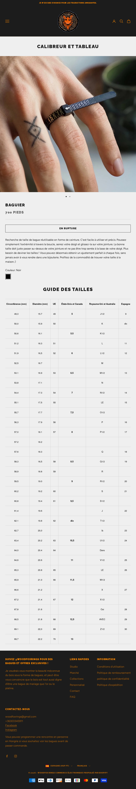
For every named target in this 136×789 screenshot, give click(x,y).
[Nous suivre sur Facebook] (7, 756)
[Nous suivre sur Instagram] (15, 756)
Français (82, 766)
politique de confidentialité (113, 678)
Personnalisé (77, 684)
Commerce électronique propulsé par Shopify (81, 773)
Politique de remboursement (114, 672)
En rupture (68, 228)
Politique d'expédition (110, 684)
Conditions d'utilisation (110, 666)
